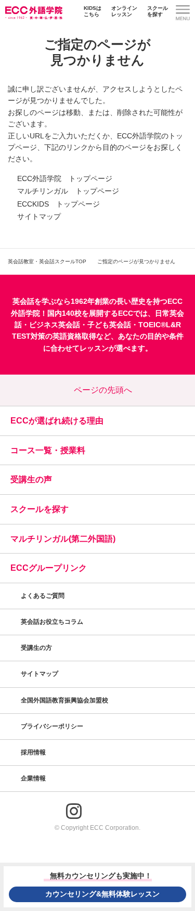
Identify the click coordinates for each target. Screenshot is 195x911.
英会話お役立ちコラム (52, 621)
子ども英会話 (109, 324)
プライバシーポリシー (53, 726)
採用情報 (34, 752)
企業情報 (34, 778)
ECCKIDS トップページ (58, 204)
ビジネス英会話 (54, 324)
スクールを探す (157, 11)
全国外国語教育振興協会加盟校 (64, 700)
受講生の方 (36, 647)
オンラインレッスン (124, 11)
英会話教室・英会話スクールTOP (47, 261)
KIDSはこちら (92, 11)
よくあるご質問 (42, 595)
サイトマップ (39, 216)
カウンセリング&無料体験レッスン (102, 894)
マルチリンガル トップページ (68, 191)
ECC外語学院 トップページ (64, 178)
